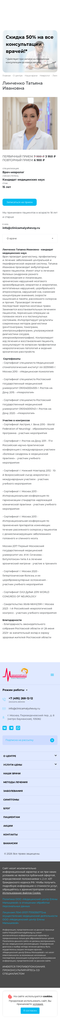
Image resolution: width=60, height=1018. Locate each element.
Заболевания (13, 790)
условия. (38, 1004)
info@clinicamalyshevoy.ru (24, 708)
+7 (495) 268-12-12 (21, 698)
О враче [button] (12, 238)
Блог (6, 808)
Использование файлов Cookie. (21, 892)
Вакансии (10, 843)
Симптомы (11, 799)
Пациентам (11, 817)
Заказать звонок (17, 702)
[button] (30, 756)
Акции (8, 825)
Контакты (10, 834)
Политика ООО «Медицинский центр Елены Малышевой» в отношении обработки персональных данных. (30, 903)
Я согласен (30, 1010)
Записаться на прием (19, 202)
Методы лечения (15, 782)
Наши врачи (12, 773)
